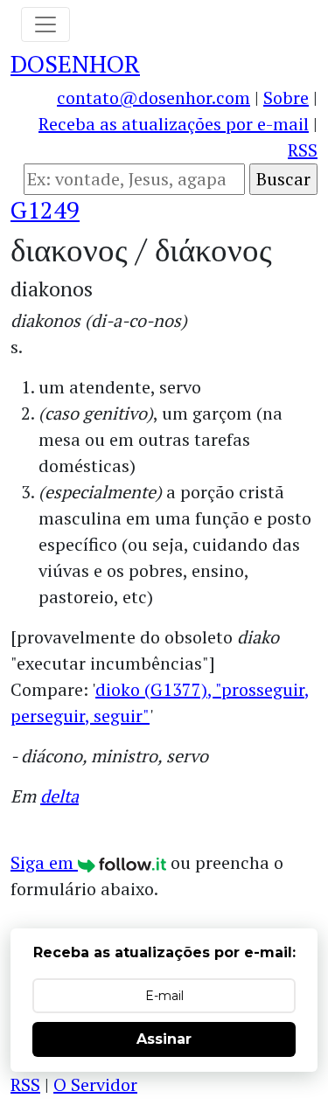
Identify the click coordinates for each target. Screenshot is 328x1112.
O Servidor (95, 1084)
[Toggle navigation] (45, 24)
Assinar (164, 1039)
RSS (303, 150)
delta (59, 796)
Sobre (286, 97)
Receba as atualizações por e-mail (173, 124)
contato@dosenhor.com (153, 97)
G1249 (45, 209)
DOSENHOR (75, 63)
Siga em (44, 862)
